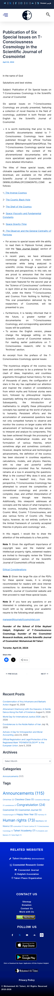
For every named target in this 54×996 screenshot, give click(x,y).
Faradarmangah (9, 815)
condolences (10, 805)
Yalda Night (16, 835)
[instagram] (41, 935)
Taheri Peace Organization (28, 878)
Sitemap (26, 902)
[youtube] (27, 936)
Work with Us (26, 912)
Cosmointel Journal (30, 810)
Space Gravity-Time (16, 224)
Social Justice (30, 826)
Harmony (42, 815)
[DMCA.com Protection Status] (25, 917)
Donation (27, 905)
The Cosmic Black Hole (18, 199)
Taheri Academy (24, 830)
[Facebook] (12, 936)
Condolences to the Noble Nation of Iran (22, 724)
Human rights (19, 820)
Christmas (8, 800)
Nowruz (8, 826)
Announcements (10, 776)
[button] (48, 15)
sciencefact (18, 826)
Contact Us (27, 908)
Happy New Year (26, 814)
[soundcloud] (34, 936)
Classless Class (24, 799)
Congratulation (31, 805)
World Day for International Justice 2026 (22, 716)
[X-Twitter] (19, 936)
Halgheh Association (28, 874)
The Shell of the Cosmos (19, 206)
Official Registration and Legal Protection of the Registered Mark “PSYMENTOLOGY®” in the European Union (25, 742)
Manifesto (41, 821)
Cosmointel (10, 810)
